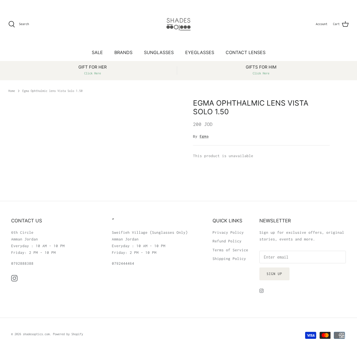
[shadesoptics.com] (178, 24)
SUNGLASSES (159, 52)
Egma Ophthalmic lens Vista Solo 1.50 (52, 90)
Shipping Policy (229, 258)
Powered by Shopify (68, 334)
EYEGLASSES (199, 52)
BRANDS (123, 52)
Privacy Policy (228, 232)
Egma (204, 136)
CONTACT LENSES (246, 52)
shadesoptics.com (36, 334)
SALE (97, 52)
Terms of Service (230, 250)
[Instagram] (14, 278)
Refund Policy (227, 241)
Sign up (274, 274)
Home (11, 90)
